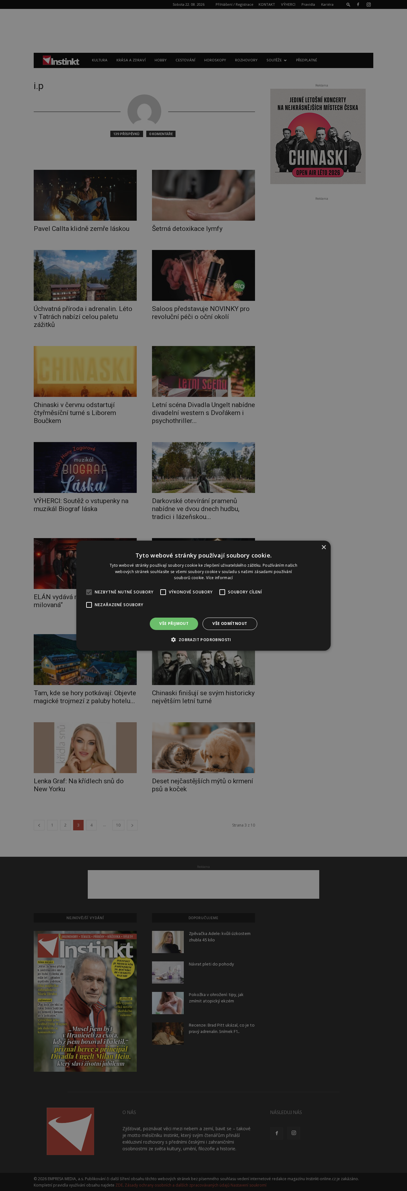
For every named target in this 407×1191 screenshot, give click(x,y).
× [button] (323, 547)
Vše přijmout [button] (174, 623)
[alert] (203, 595)
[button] (203, 639)
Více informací (219, 577)
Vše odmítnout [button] (229, 623)
